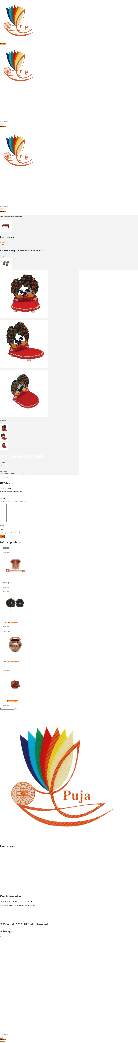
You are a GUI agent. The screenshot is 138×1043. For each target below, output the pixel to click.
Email (2, 529)
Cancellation (6, 853)
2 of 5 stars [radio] (7, 501)
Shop (4, 96)
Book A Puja (6, 90)
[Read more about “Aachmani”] (8, 583)
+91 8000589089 (4, 918)
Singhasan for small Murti (21, 456)
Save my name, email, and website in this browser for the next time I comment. (20, 533)
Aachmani (5, 580)
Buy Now (16, 622)
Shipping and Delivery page (9, 867)
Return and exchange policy (9, 858)
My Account (6, 101)
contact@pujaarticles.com (6, 912)
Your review (3, 522)
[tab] (41, 477)
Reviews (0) (6, 477)
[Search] (1, 124)
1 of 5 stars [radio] (2, 501)
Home (4, 87)
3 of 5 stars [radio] (13, 501)
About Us (5, 92)
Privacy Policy (6, 862)
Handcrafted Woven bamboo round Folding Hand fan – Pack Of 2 (19, 619)
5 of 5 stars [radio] (23, 501)
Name (2, 525)
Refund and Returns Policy (9, 865)
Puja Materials (6, 216)
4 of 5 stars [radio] (18, 501)
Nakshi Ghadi (6, 658)
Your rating (3, 498)
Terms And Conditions (8, 860)
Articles (5, 94)
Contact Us (5, 99)
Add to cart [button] (11, 622)
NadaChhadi (6, 698)
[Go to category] (15, 709)
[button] (3, 469)
